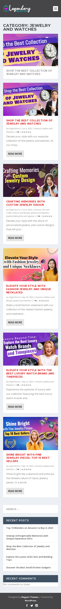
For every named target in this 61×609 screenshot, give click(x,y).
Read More (15, 153)
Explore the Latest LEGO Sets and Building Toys (29, 558)
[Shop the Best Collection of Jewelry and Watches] (30, 99)
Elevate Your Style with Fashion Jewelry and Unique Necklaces (28, 289)
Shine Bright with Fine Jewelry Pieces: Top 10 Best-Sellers (28, 458)
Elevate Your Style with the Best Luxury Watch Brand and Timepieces (30, 373)
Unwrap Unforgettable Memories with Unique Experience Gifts (27, 537)
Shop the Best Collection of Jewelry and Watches (29, 72)
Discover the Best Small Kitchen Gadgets (28, 567)
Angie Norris (14, 128)
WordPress (30, 600)
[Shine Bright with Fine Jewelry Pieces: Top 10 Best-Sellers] (30, 433)
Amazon (37, 128)
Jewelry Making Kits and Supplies (20, 216)
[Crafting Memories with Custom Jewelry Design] (30, 180)
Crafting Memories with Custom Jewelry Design (25, 203)
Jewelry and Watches (40, 213)
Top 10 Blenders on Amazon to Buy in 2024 (29, 527)
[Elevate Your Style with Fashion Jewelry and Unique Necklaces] (30, 264)
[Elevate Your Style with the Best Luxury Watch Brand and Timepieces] (30, 349)
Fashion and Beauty (21, 213)
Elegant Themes (29, 597)
